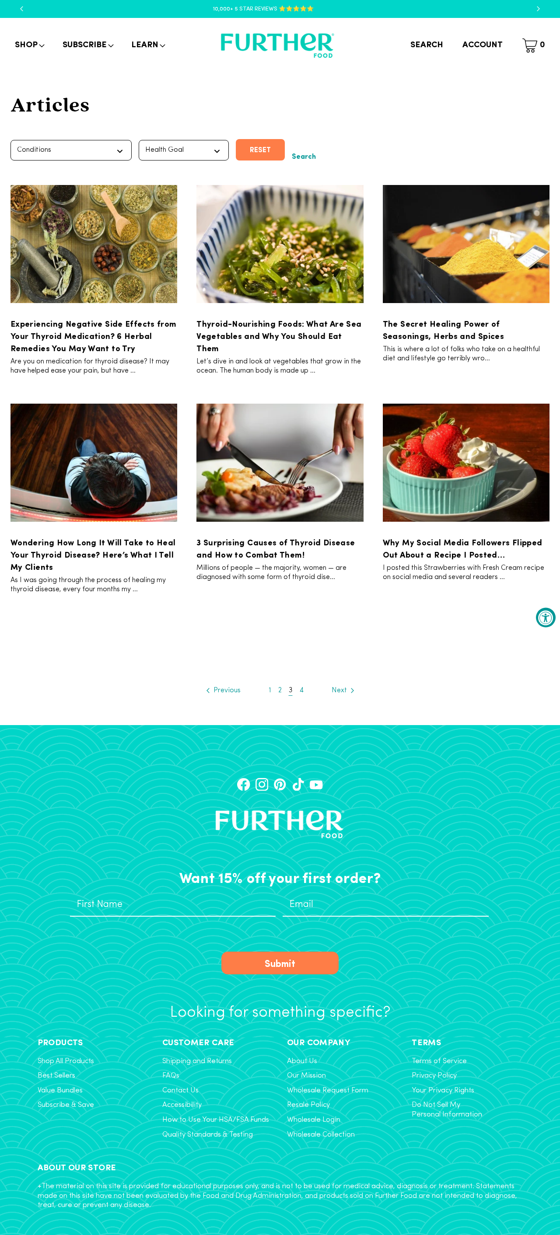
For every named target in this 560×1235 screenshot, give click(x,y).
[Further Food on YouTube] (316, 784)
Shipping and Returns (197, 1061)
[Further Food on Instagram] (262, 784)
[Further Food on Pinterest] (280, 784)
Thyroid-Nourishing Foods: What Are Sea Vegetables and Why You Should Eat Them (278, 335)
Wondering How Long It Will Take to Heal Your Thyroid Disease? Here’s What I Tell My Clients (93, 554)
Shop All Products (66, 1061)
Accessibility (182, 1105)
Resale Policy (308, 1105)
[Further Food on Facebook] (243, 784)
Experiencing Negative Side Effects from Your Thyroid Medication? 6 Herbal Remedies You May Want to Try (93, 335)
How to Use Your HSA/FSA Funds (215, 1119)
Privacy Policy (434, 1075)
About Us (302, 1061)
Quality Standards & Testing (207, 1134)
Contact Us (180, 1090)
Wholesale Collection (321, 1134)
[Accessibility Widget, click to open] (546, 618)
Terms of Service (439, 1061)
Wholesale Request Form (327, 1090)
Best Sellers (56, 1075)
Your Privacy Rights (443, 1090)
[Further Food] (277, 46)
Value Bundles (60, 1090)
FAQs (170, 1075)
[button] (29, 45)
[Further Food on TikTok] (298, 784)
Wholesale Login (313, 1119)
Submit (280, 963)
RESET (260, 149)
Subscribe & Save (66, 1105)
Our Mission (306, 1075)
